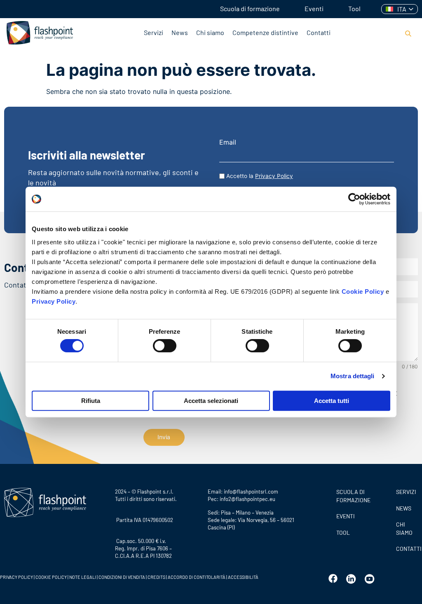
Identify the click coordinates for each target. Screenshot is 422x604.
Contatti (319, 32)
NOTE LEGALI (82, 577)
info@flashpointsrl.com (251, 491)
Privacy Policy (53, 301)
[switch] (164, 345)
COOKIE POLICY (51, 577)
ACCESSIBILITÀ (242, 577)
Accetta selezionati (211, 400)
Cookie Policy (363, 291)
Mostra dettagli (353, 375)
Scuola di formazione (250, 8)
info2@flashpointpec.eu (247, 499)
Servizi (153, 32)
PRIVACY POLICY (16, 577)
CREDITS (157, 577)
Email (227, 142)
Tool (354, 8)
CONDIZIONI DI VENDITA (121, 577)
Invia (163, 436)
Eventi (314, 8)
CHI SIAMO (404, 528)
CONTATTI (407, 548)
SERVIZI (406, 491)
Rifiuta (90, 400)
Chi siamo (210, 32)
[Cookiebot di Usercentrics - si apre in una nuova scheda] (354, 199)
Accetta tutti (331, 400)
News (179, 32)
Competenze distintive (265, 32)
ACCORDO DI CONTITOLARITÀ (197, 577)
